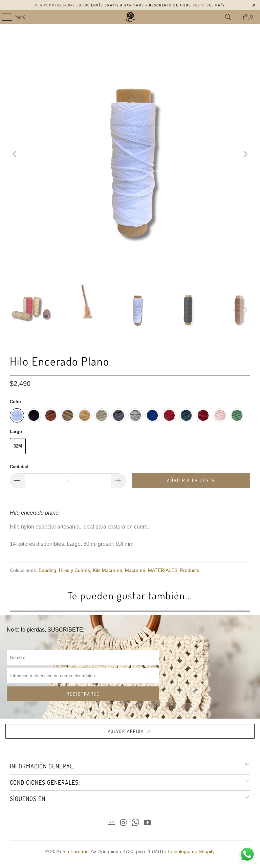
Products (189, 570)
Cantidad (19, 466)
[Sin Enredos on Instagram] (123, 823)
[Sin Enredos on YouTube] (148, 823)
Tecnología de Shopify (191, 851)
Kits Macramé (107, 570)
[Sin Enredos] (130, 17)
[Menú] (3, 17)
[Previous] (14, 154)
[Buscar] (228, 17)
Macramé (135, 570)
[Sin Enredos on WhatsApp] (136, 823)
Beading (47, 570)
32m (18, 446)
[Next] (245, 154)
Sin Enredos (75, 851)
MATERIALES (162, 570)
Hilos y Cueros (74, 570)
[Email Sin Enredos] (112, 823)
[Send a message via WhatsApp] (247, 854)
